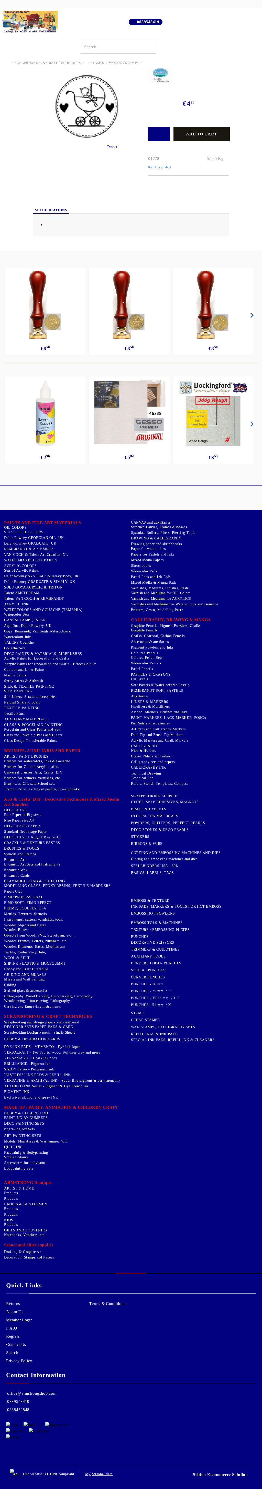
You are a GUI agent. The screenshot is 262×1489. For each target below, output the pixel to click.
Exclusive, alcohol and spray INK (31, 1097)
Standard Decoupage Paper (25, 832)
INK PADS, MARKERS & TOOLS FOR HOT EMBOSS (176, 906)
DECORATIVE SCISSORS (152, 942)
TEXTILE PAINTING (22, 708)
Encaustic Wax (15, 870)
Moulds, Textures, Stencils (25, 914)
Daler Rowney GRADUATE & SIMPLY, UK (39, 582)
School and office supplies (28, 1245)
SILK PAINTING (18, 691)
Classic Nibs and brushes (150, 756)
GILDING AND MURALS (25, 975)
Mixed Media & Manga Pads (153, 582)
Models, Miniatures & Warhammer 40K (35, 1141)
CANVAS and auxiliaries (151, 522)
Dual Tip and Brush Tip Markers (157, 735)
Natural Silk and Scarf (22, 702)
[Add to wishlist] (159, 134)
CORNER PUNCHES (148, 977)
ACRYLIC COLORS (20, 566)
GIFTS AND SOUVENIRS (25, 1230)
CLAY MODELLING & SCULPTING (34, 881)
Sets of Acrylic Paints (21, 570)
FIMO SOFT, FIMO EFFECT (28, 903)
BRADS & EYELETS (148, 809)
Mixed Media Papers (147, 560)
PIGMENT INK (16, 1092)
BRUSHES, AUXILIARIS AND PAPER (42, 750)
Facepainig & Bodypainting (26, 1153)
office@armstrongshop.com (31, 1393)
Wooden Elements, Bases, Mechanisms (34, 947)
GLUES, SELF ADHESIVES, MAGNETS (165, 802)
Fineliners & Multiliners (150, 706)
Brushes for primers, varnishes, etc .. (33, 778)
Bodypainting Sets (18, 1168)
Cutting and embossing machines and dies (164, 859)
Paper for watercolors (148, 549)
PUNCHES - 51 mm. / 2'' (151, 1005)
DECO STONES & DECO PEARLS (160, 830)
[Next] (251, 315)
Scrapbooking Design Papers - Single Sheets (39, 1032)
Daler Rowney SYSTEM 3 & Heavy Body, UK (41, 576)
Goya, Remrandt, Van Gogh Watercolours (37, 631)
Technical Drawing (146, 773)
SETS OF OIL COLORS (23, 532)
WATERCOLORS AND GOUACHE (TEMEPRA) (43, 610)
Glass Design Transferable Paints (30, 741)
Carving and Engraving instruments (32, 1006)
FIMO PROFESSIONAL (23, 897)
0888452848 (18, 1409)
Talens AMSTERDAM (21, 593)
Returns (13, 1303)
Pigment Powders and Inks (152, 647)
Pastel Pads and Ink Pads (151, 577)
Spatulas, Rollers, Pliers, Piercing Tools (163, 533)
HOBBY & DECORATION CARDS (32, 1039)
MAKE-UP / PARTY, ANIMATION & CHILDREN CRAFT (61, 1107)
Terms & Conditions (107, 1303)
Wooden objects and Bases (25, 925)
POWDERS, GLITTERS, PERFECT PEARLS (168, 823)
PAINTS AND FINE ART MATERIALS (42, 523)
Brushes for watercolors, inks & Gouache (37, 761)
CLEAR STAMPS (145, 1020)
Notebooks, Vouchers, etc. (25, 1235)
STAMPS (97, 63)
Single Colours (16, 1157)
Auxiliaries (140, 696)
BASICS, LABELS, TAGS (152, 873)
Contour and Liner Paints (24, 670)
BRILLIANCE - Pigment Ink (27, 1064)
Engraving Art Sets (19, 1129)
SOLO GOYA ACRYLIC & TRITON (33, 587)
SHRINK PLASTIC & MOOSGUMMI (34, 963)
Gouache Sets (15, 648)
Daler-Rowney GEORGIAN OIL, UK (34, 538)
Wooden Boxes (16, 930)
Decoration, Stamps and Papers (29, 1257)
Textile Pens (14, 713)
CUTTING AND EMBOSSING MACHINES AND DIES (176, 853)
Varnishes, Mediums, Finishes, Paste (160, 588)
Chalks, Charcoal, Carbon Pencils (157, 636)
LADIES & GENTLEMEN (25, 1204)
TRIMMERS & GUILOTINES (155, 949)
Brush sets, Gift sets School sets (29, 784)
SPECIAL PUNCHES (148, 970)
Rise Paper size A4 (19, 820)
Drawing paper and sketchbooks (156, 544)
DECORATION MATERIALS (154, 816)
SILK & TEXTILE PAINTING (29, 686)
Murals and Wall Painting (24, 979)
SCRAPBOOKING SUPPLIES (155, 796)
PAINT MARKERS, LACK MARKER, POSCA (168, 718)
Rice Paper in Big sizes (22, 815)
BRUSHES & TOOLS (21, 848)
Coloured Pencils (144, 653)
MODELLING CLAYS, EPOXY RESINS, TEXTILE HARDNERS (57, 886)
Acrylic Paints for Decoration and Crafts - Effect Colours (50, 664)
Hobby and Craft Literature (26, 969)
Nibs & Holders (143, 751)
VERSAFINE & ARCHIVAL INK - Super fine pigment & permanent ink (62, 1080)
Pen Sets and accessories (150, 723)
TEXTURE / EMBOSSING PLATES (160, 930)
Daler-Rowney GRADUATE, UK (30, 543)
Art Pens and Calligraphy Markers (158, 729)
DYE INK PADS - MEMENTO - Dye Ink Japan (42, 1047)
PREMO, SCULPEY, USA (25, 908)
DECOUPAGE (15, 810)
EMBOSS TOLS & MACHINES (157, 923)
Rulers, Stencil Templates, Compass (159, 784)
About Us (15, 1312)
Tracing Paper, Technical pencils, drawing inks (41, 789)
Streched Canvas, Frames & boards (159, 527)
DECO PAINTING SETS (24, 1123)
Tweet (112, 147)
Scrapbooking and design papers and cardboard (41, 1022)
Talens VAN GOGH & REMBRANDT (34, 599)
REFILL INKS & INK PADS (154, 1034)
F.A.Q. (12, 1328)
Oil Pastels (139, 679)
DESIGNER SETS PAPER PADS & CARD (38, 1027)
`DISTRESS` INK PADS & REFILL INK (37, 1075)
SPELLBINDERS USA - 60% (155, 866)
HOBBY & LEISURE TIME (26, 1113)
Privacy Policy (19, 1361)
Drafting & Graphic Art (23, 1252)
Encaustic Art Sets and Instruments (32, 864)
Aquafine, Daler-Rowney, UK (27, 626)
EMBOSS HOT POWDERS (153, 913)
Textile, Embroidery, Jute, (25, 952)
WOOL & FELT (17, 958)
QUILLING (13, 1147)
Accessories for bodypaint (25, 1163)
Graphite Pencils (144, 630)
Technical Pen (142, 778)
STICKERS (140, 837)
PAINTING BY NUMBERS (26, 1118)
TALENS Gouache (19, 642)
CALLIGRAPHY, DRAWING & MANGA (171, 620)
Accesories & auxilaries (150, 642)
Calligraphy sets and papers (153, 762)
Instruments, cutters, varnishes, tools (33, 919)
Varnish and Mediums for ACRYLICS (161, 599)
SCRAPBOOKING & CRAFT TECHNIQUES (48, 63)
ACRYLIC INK (16, 604)
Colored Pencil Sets (146, 658)
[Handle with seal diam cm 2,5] (45, 305)
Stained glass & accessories (26, 990)
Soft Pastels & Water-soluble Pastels (160, 685)
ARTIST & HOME (19, 1188)
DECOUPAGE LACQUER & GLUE (33, 837)
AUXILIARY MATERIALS (26, 719)
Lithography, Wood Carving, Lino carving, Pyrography (48, 996)
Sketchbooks (141, 566)
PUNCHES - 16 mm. (148, 984)
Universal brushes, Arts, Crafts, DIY (33, 772)
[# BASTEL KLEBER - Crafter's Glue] (45, 413)
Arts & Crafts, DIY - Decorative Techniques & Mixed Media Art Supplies (61, 801)
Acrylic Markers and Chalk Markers (159, 740)
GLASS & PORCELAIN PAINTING (33, 725)
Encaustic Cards (16, 876)
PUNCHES (139, 937)
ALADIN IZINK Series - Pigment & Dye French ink (46, 1086)
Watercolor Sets (16, 614)
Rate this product (159, 167)
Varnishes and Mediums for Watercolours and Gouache (174, 604)
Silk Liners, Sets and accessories (30, 697)
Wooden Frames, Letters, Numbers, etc (35, 941)
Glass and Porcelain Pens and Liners (33, 735)
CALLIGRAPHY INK (148, 767)
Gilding (10, 985)
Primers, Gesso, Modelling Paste (157, 610)
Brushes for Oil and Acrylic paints (31, 767)
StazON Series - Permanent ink (29, 1069)
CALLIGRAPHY (144, 746)
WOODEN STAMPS (124, 63)
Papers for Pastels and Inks (152, 554)
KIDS (8, 1220)
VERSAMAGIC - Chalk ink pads (30, 1058)
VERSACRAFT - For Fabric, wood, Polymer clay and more (52, 1052)
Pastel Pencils (142, 669)
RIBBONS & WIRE (147, 844)
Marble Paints (15, 675)
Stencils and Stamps (20, 854)
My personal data (99, 1474)
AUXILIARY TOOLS (148, 956)
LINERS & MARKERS (149, 702)
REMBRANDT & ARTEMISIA (29, 549)
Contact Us (16, 1344)
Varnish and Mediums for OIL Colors (160, 593)
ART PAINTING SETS (22, 1136)
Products (11, 1193)
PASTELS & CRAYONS (151, 674)
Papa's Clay (13, 891)
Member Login (19, 1320)
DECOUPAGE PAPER (22, 826)
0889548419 (148, 22)
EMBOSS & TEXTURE (150, 901)
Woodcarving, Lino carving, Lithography (37, 1001)
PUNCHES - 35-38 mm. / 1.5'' (155, 998)
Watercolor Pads (144, 571)
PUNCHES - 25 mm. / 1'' (151, 991)
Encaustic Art (15, 860)
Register (13, 1336)
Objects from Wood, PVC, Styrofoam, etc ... (40, 935)
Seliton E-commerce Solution (220, 1474)
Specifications (51, 210)
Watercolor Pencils (146, 663)
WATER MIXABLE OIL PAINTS (31, 560)
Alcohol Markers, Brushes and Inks (159, 712)
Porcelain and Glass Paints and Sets (32, 729)
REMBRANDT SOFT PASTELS (157, 690)
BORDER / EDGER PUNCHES (156, 963)
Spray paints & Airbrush (23, 681)
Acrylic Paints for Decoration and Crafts (36, 658)
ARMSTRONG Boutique (28, 1182)
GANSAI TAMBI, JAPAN (25, 620)
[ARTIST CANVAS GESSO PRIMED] (129, 413)
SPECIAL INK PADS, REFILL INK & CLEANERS (173, 1040)
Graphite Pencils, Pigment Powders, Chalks (166, 626)
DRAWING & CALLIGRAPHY (156, 538)
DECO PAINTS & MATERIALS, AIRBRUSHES (43, 654)
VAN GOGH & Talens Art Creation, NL (36, 555)
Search (12, 1353)
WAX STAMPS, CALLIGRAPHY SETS (163, 1027)
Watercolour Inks (17, 637)
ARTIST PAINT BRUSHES (26, 756)
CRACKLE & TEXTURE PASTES (32, 843)
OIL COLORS (15, 527)
